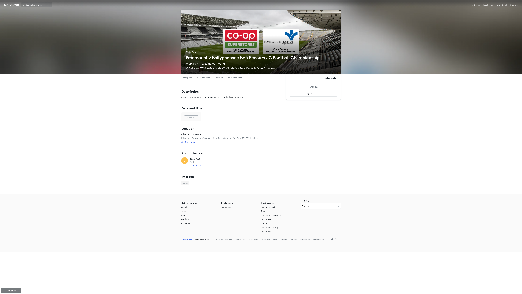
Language (305, 200)
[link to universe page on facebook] (340, 239)
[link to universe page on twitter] (332, 239)
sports (185, 183)
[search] (23, 5)
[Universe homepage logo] (11, 5)
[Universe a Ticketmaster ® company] (195, 239)
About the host (235, 77)
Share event (315, 94)
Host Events (487, 5)
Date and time (203, 77)
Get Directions (188, 142)
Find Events (474, 5)
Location (219, 77)
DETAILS (313, 87)
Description (187, 77)
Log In (505, 5)
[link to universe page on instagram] (336, 239)
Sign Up (514, 5)
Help (498, 5)
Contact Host (196, 165)
